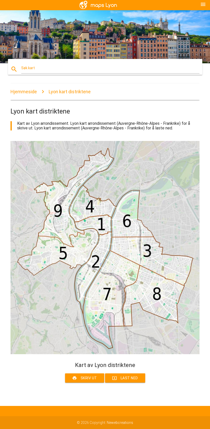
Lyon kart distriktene (70, 91)
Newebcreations (120, 423)
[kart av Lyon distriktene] (105, 353)
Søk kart (28, 68)
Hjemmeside (23, 91)
